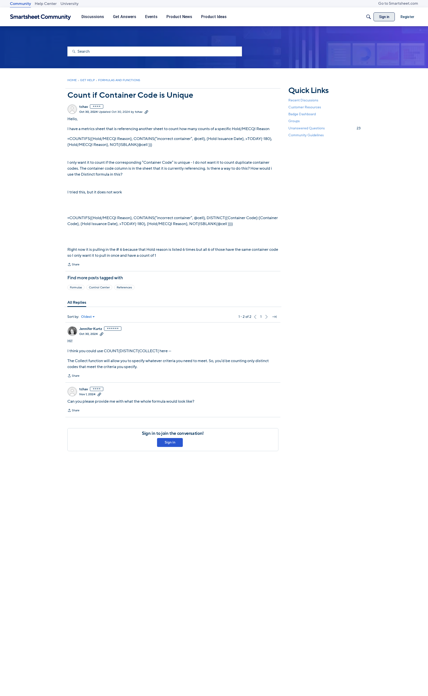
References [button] (124, 287)
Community (20, 3)
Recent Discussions (303, 100)
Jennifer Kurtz (90, 329)
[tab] (76, 302)
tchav (83, 107)
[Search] (368, 16)
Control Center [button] (99, 287)
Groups (294, 121)
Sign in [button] (170, 442)
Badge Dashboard (302, 114)
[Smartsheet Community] (40, 17)
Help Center (46, 3)
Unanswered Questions (324, 128)
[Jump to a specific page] (274, 317)
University (69, 3)
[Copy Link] (146, 112)
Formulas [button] (76, 287)
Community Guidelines (306, 135)
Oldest (86, 316)
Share (73, 264)
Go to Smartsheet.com (398, 3)
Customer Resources (304, 107)
